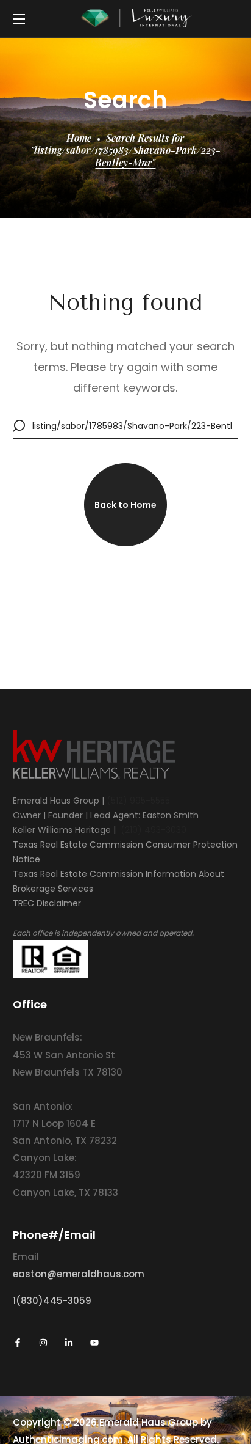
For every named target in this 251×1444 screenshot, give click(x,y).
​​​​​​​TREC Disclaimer (47, 903)
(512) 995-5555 (138, 800)
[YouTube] (94, 1342)
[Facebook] (17, 1342)
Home (78, 137)
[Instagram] (43, 1342)
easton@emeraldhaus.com (78, 1273)
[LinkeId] (68, 1342)
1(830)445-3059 (52, 1300)
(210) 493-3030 (153, 830)
